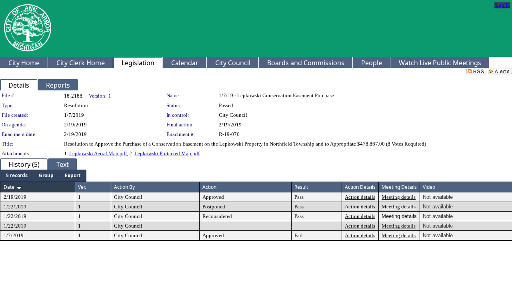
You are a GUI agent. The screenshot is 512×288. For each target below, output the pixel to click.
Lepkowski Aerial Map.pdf (98, 153)
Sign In (502, 5)
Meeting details (399, 197)
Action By (124, 187)
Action (209, 187)
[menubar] (43, 176)
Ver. (82, 187)
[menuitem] (16, 175)
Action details (360, 197)
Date (9, 187)
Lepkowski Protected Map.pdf (167, 153)
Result (301, 187)
